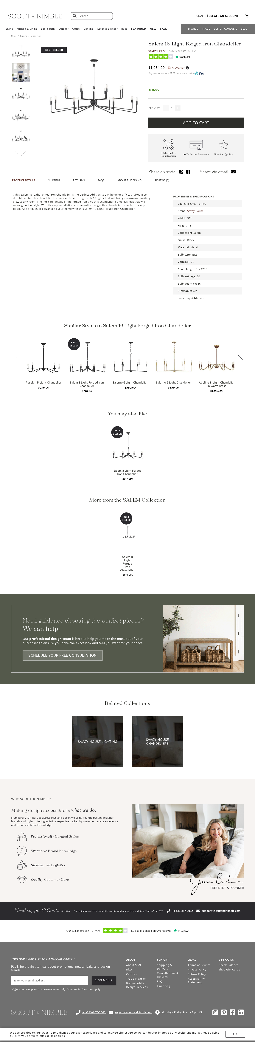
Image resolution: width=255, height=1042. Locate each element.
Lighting (88, 28)
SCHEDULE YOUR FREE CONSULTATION (62, 655)
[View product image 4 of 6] (20, 115)
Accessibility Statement (196, 980)
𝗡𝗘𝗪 (153, 28)
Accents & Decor (107, 28)
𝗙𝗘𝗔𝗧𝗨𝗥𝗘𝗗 (138, 28)
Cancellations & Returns (167, 975)
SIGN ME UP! (104, 980)
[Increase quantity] (178, 108)
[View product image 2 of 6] (20, 72)
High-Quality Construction (168, 154)
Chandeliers (35, 35)
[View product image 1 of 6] (20, 51)
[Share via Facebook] (188, 172)
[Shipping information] (187, 68)
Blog (129, 969)
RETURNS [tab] (79, 180)
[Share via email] (233, 172)
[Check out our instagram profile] (215, 1012)
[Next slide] (240, 360)
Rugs (124, 28)
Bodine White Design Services (137, 985)
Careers (131, 974)
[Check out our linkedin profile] (241, 1012)
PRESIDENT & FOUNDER (227, 888)
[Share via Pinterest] (181, 172)
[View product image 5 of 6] (20, 136)
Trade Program (136, 978)
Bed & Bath (48, 28)
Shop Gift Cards (229, 969)
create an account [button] (224, 16)
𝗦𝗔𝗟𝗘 (163, 28)
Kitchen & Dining (27, 28)
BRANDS (193, 28)
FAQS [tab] (101, 180)
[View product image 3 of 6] (20, 93)
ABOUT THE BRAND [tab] (129, 180)
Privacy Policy (197, 969)
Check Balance (228, 965)
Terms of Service (199, 965)
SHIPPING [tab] (54, 180)
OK (235, 1034)
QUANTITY (154, 108)
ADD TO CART (196, 122)
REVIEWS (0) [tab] (162, 180)
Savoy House (157, 51)
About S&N (133, 965)
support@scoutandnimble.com (221, 911)
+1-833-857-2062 (182, 911)
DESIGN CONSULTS (225, 28)
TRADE (206, 28)
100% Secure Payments (196, 154)
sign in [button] (201, 16)
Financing (163, 986)
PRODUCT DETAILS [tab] (23, 180)
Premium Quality (223, 154)
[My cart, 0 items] (246, 16)
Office (76, 28)
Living (9, 28)
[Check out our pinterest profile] (224, 1012)
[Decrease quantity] (166, 108)
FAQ (159, 981)
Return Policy (197, 974)
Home (14, 35)
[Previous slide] (16, 360)
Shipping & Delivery (164, 966)
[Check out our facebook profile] (232, 1012)
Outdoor (63, 28)
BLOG (244, 28)
